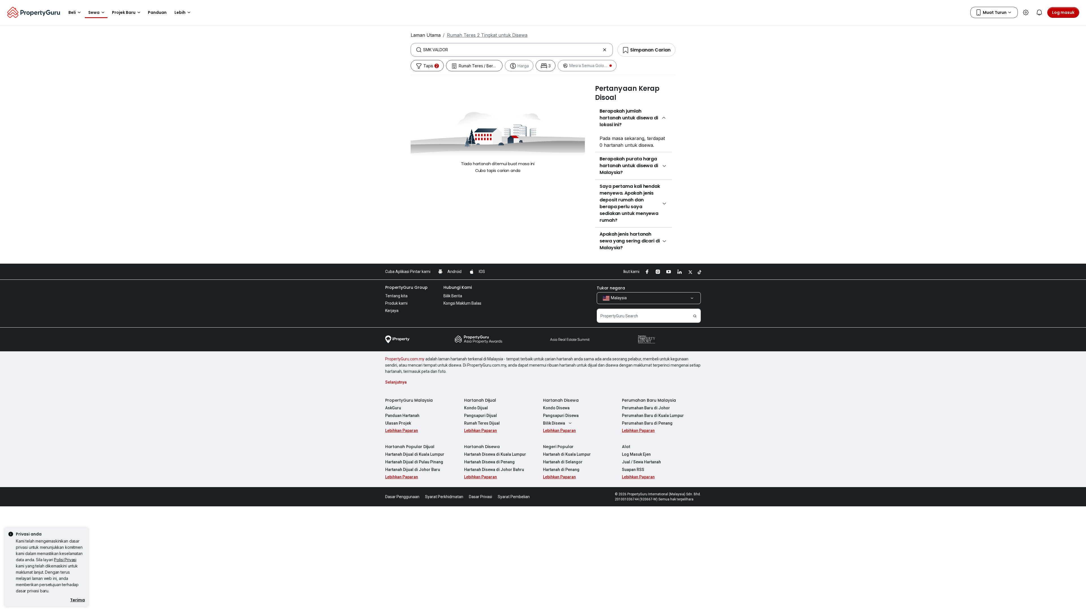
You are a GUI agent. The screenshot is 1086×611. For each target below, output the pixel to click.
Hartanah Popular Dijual (409, 446)
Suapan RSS (633, 469)
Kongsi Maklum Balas (462, 303)
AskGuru (393, 408)
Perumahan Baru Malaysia (649, 400)
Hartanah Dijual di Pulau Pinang (414, 462)
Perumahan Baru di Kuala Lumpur (653, 415)
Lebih (180, 12)
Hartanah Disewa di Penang (489, 462)
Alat (626, 446)
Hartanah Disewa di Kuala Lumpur (495, 454)
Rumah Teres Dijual (482, 423)
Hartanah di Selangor (563, 462)
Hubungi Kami (457, 287)
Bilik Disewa (554, 423)
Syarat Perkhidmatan (444, 496)
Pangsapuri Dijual (480, 415)
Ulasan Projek (398, 423)
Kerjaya (391, 310)
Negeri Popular (558, 446)
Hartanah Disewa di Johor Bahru (494, 469)
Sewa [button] (94, 12)
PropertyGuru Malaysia (409, 400)
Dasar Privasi (480, 496)
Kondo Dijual (476, 408)
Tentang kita (396, 296)
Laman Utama (426, 35)
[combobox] (511, 50)
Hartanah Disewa (561, 400)
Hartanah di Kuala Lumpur (567, 454)
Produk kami (396, 303)
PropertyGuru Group (406, 287)
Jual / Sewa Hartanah (641, 462)
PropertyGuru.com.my (405, 359)
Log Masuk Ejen (636, 454)
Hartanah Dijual (480, 400)
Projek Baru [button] (123, 12)
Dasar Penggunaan (402, 496)
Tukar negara (611, 288)
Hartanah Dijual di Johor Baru (412, 469)
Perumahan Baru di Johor (646, 408)
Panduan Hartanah (402, 415)
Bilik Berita (452, 296)
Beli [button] (72, 12)
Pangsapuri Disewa (561, 415)
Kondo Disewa (556, 408)
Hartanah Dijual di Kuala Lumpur (414, 454)
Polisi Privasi (65, 559)
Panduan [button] (157, 12)
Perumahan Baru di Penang (647, 423)
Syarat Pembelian (514, 496)
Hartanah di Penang (561, 469)
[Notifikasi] (1039, 12)
